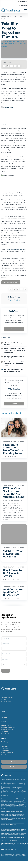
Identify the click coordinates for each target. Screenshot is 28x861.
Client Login (24, 5)
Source (3, 124)
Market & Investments (7, 752)
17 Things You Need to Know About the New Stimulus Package (14, 492)
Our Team (4, 717)
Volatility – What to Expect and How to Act (13, 553)
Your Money (4, 742)
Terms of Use (13, 849)
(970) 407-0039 (23, 1)
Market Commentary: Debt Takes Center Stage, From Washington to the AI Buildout (15, 350)
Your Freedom (5, 750)
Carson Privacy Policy (5, 849)
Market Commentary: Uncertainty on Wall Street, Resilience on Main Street (15, 363)
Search (13, 1)
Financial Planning (6, 725)
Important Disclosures (12, 823)
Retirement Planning (7, 729)
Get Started (14, 403)
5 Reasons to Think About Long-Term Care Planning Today (13, 449)
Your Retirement (5, 746)
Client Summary (14, 766)
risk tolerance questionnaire (15, 249)
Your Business (5, 744)
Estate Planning (5, 733)
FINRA (2, 800)
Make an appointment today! (11, 282)
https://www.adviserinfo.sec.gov (9, 843)
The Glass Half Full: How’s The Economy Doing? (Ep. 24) (13, 370)
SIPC (5, 800)
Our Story (4, 715)
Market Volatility (14, 300)
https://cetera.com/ (20, 837)
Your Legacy (4, 748)
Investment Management (8, 727)
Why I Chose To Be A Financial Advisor (12, 573)
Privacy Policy (4, 823)
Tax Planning (4, 731)
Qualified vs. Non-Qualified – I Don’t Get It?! (14, 592)
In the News (4, 755)
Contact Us (14, 328)
